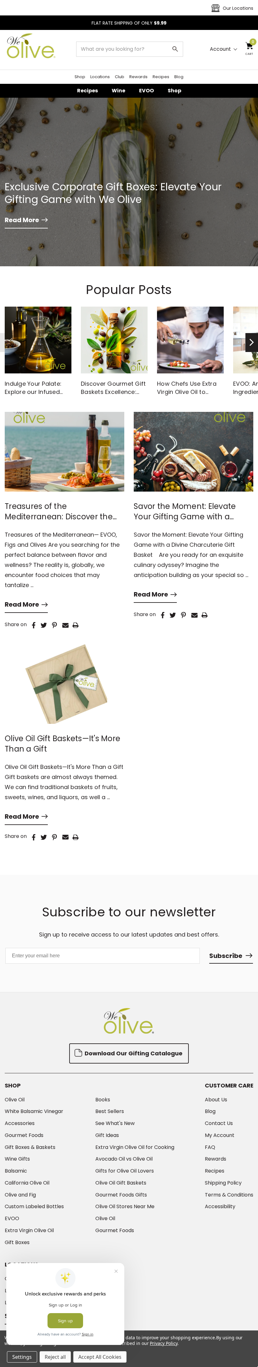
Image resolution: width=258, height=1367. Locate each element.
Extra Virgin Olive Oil (29, 1230)
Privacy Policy (163, 1343)
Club (119, 77)
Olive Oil (15, 1099)
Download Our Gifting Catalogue (132, 1053)
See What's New (115, 1123)
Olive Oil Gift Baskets (120, 1183)
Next (251, 342)
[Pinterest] (54, 625)
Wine (118, 90)
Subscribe (225, 955)
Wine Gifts (17, 1159)
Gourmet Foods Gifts (121, 1194)
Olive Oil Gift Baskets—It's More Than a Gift (62, 743)
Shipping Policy (223, 1183)
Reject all (55, 1356)
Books (102, 1099)
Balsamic (16, 1171)
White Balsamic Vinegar (34, 1111)
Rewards (138, 77)
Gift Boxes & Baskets (30, 1147)
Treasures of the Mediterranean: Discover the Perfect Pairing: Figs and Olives (62, 511)
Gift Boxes (17, 1242)
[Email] (65, 625)
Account (220, 49)
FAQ (210, 1147)
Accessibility (220, 1206)
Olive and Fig (20, 1194)
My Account (219, 1135)
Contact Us (219, 1123)
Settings (22, 1356)
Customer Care (229, 1085)
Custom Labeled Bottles (34, 1206)
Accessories (20, 1123)
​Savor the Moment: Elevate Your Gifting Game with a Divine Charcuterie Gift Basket (191, 511)
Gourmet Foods (24, 1135)
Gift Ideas (107, 1135)
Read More (22, 220)
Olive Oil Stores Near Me (124, 1206)
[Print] (75, 625)
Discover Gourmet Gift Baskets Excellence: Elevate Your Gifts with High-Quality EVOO (113, 396)
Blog (178, 77)
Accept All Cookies (99, 1356)
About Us (216, 1099)
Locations (100, 77)
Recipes (161, 77)
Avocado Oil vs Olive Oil (124, 1159)
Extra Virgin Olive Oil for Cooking (134, 1147)
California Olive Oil (27, 1183)
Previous (6, 342)
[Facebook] (34, 625)
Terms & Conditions (229, 1194)
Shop (80, 77)
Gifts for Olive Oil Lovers (124, 1171)
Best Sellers (109, 1111)
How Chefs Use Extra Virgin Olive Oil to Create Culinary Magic (189, 392)
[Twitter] (44, 625)
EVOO (146, 90)
